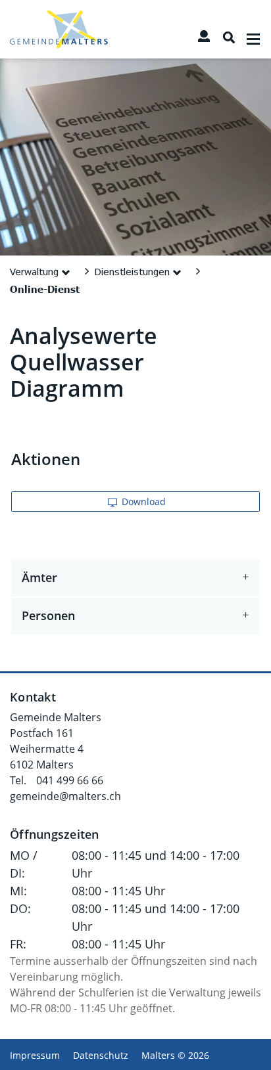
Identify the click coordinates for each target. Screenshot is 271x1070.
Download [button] (142, 501)
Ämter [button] (39, 578)
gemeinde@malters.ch (65, 796)
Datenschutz (100, 1055)
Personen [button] (48, 616)
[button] (42, 271)
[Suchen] (229, 37)
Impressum (35, 1055)
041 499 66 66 (69, 780)
